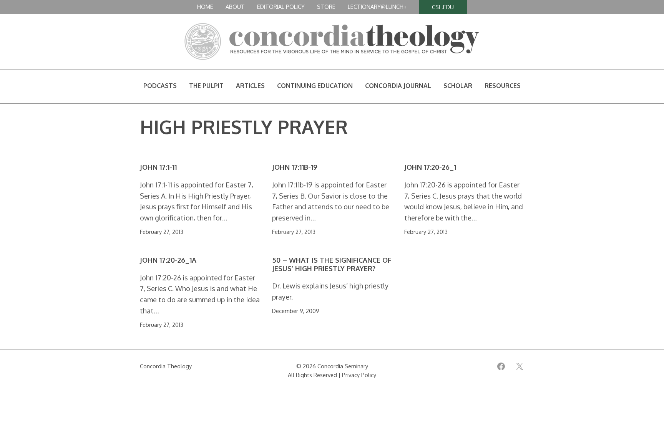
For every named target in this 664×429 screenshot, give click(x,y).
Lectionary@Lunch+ (377, 6)
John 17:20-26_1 (430, 167)
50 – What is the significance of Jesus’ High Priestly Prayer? (331, 264)
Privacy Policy (359, 374)
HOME (205, 6)
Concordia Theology (166, 366)
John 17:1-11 (158, 167)
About (235, 6)
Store (326, 6)
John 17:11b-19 (294, 167)
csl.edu (443, 6)
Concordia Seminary (342, 366)
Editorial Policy (281, 6)
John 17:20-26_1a (168, 260)
